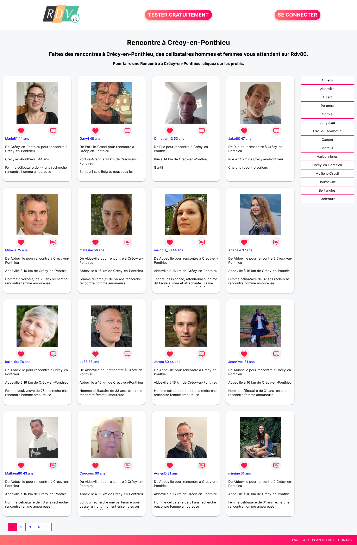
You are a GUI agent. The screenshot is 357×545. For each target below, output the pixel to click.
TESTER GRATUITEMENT (178, 15)
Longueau (327, 122)
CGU (305, 540)
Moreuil (327, 148)
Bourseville (327, 182)
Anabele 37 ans (240, 250)
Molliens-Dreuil (327, 173)
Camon (327, 139)
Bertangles (327, 190)
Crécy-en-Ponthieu (327, 165)
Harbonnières (327, 156)
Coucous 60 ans (93, 473)
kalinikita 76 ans (18, 362)
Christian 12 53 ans (169, 138)
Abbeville (327, 89)
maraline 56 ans (92, 250)
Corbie (327, 114)
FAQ (295, 540)
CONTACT (346, 540)
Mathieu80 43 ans (19, 473)
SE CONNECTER (297, 15)
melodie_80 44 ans (168, 250)
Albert (327, 97)
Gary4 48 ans (90, 138)
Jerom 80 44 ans (167, 362)
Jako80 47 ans (239, 138)
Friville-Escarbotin (327, 131)
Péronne (327, 106)
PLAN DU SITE (323, 540)
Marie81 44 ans (17, 138)
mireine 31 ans (239, 473)
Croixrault (327, 199)
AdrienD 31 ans (166, 473)
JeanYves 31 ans (241, 362)
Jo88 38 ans (89, 362)
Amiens (327, 80)
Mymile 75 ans (16, 250)
